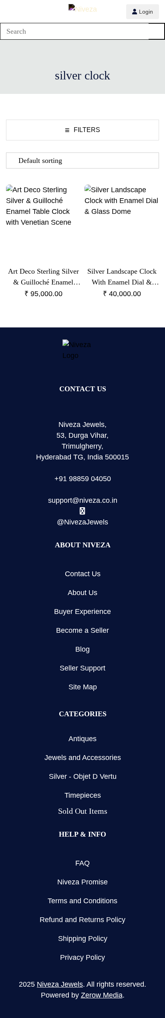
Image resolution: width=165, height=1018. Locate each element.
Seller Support (82, 668)
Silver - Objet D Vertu (83, 776)
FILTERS (82, 130)
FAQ (82, 863)
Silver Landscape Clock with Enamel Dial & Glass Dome (122, 277)
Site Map (82, 687)
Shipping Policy (82, 939)
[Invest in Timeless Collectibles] (82, 10)
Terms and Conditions (82, 901)
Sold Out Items (82, 811)
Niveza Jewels (60, 984)
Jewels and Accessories (82, 758)
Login (146, 11)
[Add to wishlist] (68, 197)
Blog (82, 649)
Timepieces (82, 795)
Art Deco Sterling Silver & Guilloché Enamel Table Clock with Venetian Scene (43, 277)
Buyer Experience (82, 612)
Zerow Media (102, 995)
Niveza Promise (82, 882)
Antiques (82, 739)
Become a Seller (82, 630)
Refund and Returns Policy (82, 920)
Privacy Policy (82, 957)
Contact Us (83, 574)
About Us (82, 593)
